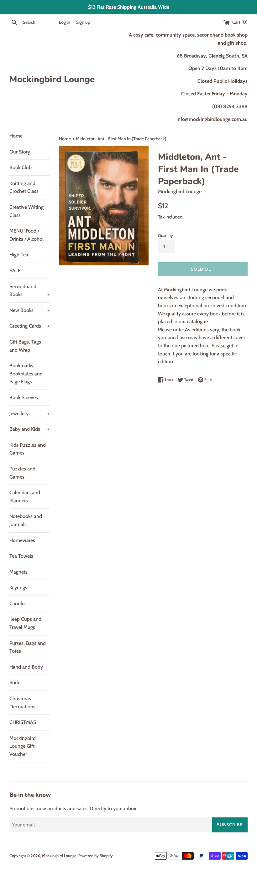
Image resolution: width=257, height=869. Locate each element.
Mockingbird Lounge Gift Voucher (22, 746)
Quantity (165, 235)
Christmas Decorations (22, 703)
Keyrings (18, 587)
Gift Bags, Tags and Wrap (25, 346)
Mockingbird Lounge (52, 79)
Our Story (19, 152)
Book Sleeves (23, 397)
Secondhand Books (29, 291)
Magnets (18, 572)
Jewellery (29, 413)
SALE (15, 271)
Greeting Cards (29, 326)
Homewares (22, 540)
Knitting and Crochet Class (24, 187)
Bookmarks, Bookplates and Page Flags (26, 373)
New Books (29, 310)
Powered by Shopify (95, 855)
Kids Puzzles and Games (27, 449)
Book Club (20, 167)
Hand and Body (26, 667)
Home (16, 136)
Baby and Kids (29, 429)
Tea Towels (21, 556)
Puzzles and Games (22, 473)
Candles (18, 603)
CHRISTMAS (22, 722)
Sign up (83, 22)
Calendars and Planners (24, 497)
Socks (15, 683)
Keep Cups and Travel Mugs (25, 623)
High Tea (18, 255)
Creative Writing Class (26, 211)
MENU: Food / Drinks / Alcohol (26, 235)
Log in (64, 22)
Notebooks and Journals (25, 520)
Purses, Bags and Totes (27, 647)
